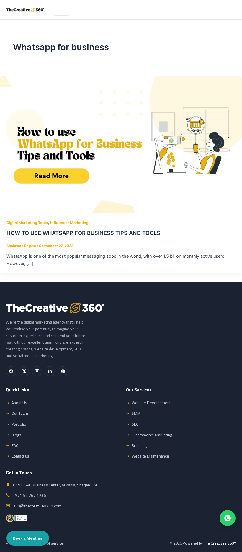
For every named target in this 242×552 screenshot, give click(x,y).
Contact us (20, 456)
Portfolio (19, 424)
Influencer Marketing (69, 223)
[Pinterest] (63, 371)
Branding (139, 445)
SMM (136, 413)
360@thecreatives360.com (37, 506)
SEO (135, 424)
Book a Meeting (27, 538)
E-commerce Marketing (152, 435)
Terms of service (49, 543)
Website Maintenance (150, 456)
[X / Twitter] (24, 371)
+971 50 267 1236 (29, 495)
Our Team (20, 413)
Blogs (16, 435)
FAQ (15, 445)
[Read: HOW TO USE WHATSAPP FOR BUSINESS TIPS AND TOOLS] (121, 144)
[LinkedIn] (50, 371)
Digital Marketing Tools (27, 223)
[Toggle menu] (61, 10)
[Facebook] (11, 371)
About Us (19, 403)
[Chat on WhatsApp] (228, 518)
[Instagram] (37, 371)
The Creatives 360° (220, 543)
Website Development (151, 403)
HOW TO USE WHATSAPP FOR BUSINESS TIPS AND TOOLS (83, 233)
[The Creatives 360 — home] (25, 9)
